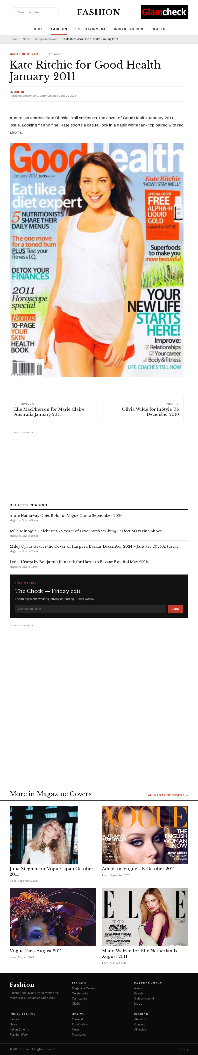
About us (140, 1019)
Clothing (77, 1003)
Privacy (183, 1049)
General (77, 1019)
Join (175, 608)
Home (38, 29)
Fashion (99, 12)
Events (138, 993)
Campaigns (79, 998)
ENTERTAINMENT (90, 29)
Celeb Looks (80, 993)
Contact (139, 1024)
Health (159, 29)
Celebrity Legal (144, 998)
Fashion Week (19, 1034)
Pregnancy (79, 1034)
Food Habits (80, 1024)
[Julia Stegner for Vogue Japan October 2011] (53, 835)
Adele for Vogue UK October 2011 (138, 868)
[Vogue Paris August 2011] (53, 917)
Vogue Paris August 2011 (36, 950)
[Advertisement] (99, 465)
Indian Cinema (19, 1029)
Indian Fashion (128, 29)
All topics (140, 1029)
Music (138, 1003)
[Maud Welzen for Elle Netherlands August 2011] (145, 917)
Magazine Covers (46, 39)
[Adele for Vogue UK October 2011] (145, 835)
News (26, 39)
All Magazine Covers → (168, 795)
